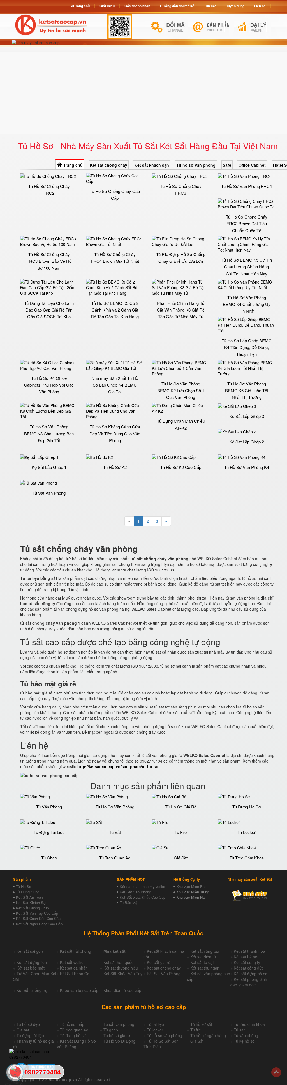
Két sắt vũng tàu (204, 951)
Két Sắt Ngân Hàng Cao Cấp (39, 923)
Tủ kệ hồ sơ (244, 1041)
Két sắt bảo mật (31, 968)
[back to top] (276, 1072)
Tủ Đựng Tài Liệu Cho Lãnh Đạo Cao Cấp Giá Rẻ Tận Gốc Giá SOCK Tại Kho (49, 310)
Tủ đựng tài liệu (30, 1035)
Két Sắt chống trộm (34, 990)
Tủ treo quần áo (74, 1030)
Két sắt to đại (202, 962)
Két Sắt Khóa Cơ (74, 973)
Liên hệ (260, 5)
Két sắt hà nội (246, 956)
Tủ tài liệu (155, 1024)
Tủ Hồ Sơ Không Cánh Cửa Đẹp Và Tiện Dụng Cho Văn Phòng (114, 433)
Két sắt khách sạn (152, 165)
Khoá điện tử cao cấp (122, 990)
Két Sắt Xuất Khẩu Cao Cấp (142, 897)
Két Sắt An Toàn (29, 897)
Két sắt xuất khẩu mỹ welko (142, 886)
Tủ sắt (239, 1030)
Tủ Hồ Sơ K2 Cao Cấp (180, 467)
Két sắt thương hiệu (120, 968)
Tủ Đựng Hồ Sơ (246, 807)
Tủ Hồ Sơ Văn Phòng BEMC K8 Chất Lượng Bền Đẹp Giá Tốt (49, 433)
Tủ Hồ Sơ (23, 886)
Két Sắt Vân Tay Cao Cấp (37, 913)
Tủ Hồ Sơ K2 (115, 467)
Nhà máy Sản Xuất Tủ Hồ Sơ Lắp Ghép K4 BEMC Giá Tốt (114, 385)
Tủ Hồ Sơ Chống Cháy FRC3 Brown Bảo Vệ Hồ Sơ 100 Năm (49, 261)
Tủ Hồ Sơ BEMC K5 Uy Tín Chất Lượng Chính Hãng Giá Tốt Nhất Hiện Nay (246, 267)
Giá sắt (23, 1030)
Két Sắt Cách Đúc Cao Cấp (38, 918)
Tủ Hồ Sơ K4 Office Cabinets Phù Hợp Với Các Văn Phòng (49, 385)
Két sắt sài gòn (30, 951)
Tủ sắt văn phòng (118, 1024)
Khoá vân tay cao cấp (79, 990)
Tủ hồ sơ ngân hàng (208, 1035)
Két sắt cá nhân (74, 968)
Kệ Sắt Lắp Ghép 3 (246, 416)
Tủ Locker (246, 832)
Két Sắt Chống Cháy (32, 907)
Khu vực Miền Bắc (191, 886)
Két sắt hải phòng (75, 951)
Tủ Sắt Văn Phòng (49, 493)
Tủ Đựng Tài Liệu (49, 832)
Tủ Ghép (49, 858)
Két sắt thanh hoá (249, 951)
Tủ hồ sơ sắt (201, 1024)
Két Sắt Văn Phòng (135, 892)
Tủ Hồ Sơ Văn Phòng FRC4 (246, 186)
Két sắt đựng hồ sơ (250, 973)
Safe (227, 165)
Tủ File (181, 832)
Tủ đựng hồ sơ (73, 1035)
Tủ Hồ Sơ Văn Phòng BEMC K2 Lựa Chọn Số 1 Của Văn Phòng (180, 390)
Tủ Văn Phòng (49, 807)
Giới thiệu (107, 5)
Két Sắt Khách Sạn (31, 902)
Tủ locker (155, 1030)
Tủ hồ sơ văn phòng (196, 165)
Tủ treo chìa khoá (249, 1024)
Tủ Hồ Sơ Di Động (119, 1041)
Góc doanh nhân (137, 5)
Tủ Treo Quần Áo (114, 858)
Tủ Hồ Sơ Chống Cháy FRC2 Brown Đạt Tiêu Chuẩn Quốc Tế (246, 223)
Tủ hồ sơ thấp (72, 1024)
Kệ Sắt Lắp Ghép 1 (49, 467)
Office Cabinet (252, 165)
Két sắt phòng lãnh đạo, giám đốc (248, 982)
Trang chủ (72, 165)
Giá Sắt (181, 858)
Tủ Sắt (115, 832)
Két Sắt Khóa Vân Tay (122, 973)
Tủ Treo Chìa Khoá (247, 858)
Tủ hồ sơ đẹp (28, 1024)
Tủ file (195, 1030)
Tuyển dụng (235, 5)
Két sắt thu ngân (204, 968)
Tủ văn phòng (246, 1035)
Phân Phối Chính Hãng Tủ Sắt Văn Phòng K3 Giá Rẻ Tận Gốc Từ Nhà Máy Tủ (181, 310)
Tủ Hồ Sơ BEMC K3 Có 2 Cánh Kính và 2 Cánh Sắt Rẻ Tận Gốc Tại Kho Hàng (115, 310)
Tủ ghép (110, 1030)
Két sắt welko (72, 962)
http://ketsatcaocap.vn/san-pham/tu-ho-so (117, 766)
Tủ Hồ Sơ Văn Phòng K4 (246, 467)
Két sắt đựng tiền (32, 962)
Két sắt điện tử (203, 956)
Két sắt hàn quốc (118, 962)
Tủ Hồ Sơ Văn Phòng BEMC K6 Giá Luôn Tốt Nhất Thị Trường (246, 390)
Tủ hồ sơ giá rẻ (116, 1035)
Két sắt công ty (247, 962)
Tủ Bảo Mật (129, 902)
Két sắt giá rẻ (158, 962)
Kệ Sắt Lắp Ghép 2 (246, 442)
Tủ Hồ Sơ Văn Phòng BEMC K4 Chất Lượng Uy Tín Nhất (246, 304)
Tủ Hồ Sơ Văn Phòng (115, 807)
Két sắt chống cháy (108, 165)
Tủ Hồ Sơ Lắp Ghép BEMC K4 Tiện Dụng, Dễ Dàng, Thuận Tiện (247, 347)
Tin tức (210, 5)
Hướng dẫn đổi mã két (177, 5)
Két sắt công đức (249, 968)
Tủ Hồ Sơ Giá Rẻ (180, 807)
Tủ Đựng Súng (27, 892)
